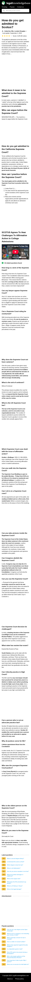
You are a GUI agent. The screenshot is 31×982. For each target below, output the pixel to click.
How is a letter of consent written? (16, 941)
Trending (4, 7)
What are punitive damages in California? (15, 875)
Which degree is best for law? (15, 865)
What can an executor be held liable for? (18, 964)
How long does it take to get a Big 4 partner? (16, 961)
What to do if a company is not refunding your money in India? (18, 934)
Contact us (20, 7)
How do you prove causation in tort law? (18, 871)
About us (10, 979)
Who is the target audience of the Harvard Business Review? (16, 957)
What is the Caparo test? (13, 878)
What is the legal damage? (14, 889)
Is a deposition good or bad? (15, 949)
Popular (12, 7)
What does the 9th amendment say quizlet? (16, 882)
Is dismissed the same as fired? (15, 861)
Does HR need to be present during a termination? (17, 952)
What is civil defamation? (13, 868)
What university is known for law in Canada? (16, 938)
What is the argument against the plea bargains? (17, 945)
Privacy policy (19, 979)
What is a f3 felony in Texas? (15, 886)
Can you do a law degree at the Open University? (17, 930)
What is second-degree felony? (15, 858)
